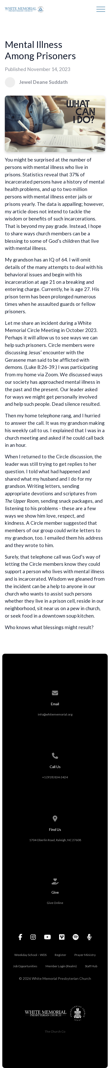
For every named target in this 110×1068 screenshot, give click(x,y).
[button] (100, 9)
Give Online (55, 903)
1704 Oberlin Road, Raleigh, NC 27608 (55, 840)
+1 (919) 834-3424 (55, 777)
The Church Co (55, 1031)
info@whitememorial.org (55, 714)
